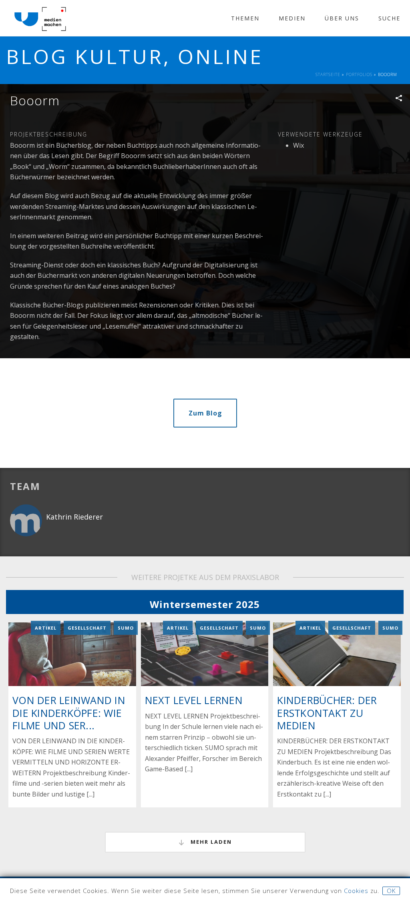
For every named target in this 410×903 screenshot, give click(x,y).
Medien (292, 18)
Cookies (356, 891)
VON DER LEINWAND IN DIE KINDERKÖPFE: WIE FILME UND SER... (68, 712)
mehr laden (210, 841)
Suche (389, 18)
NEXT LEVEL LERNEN (194, 700)
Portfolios (359, 74)
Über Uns (342, 18)
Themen (245, 18)
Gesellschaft (87, 628)
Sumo (126, 628)
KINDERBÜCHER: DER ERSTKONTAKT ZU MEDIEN (327, 712)
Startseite (328, 74)
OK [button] (391, 891)
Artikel (45, 628)
